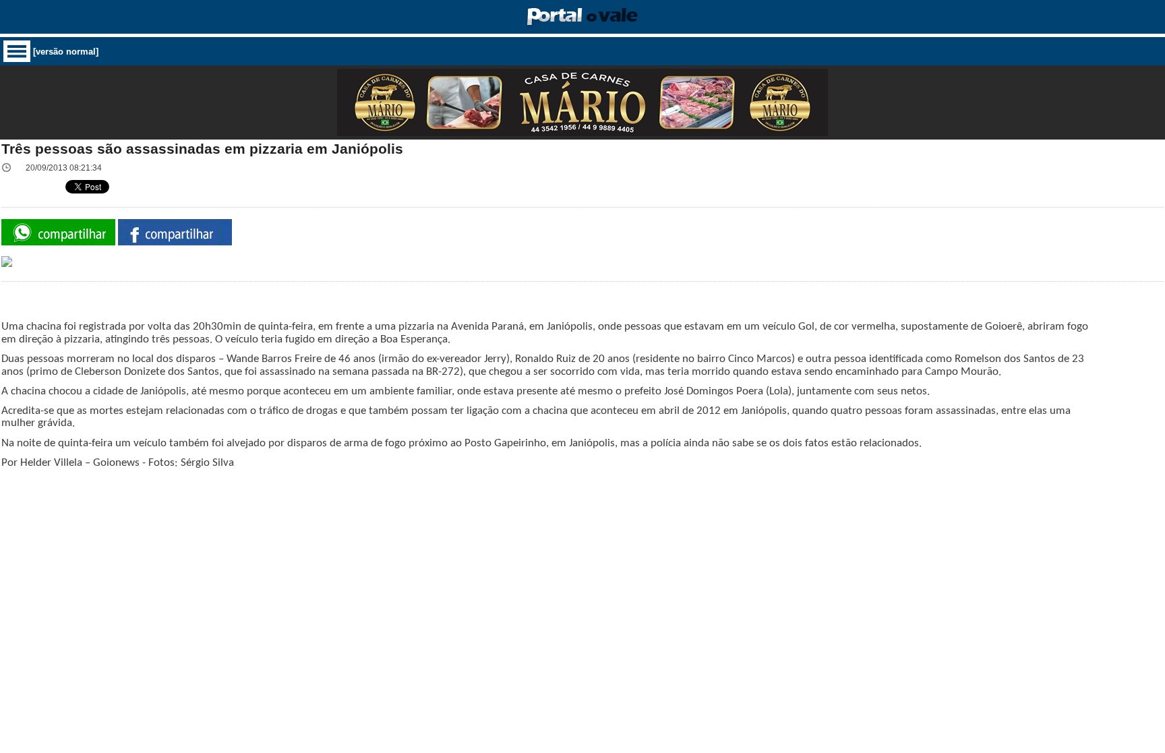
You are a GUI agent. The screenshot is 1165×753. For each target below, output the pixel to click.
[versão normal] (65, 52)
